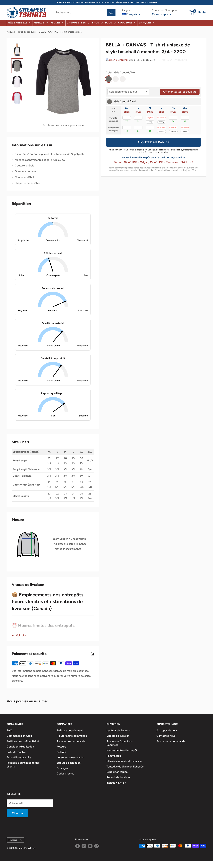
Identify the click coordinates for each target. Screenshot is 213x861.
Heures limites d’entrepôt (121, 750)
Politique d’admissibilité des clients (23, 764)
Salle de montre (16, 752)
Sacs (95, 22)
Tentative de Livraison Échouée (125, 766)
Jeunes (55, 22)
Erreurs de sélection (69, 762)
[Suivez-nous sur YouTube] (90, 846)
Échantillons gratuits (19, 757)
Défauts (61, 752)
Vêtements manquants (70, 757)
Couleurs (125, 22)
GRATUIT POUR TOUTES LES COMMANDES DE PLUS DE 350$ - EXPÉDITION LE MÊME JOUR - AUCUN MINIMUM (106, 2)
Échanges (62, 768)
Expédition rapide (117, 771)
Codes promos (65, 773)
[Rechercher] (111, 12)
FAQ (9, 730)
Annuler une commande (71, 741)
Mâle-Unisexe (17, 22)
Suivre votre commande (170, 741)
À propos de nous (166, 730)
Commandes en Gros (19, 735)
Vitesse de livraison (117, 735)
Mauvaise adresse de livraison (124, 761)
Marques (145, 22)
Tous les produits (27, 31)
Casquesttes (76, 22)
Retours (61, 746)
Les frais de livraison (118, 730)
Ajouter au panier (153, 142)
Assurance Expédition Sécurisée (119, 743)
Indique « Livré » (116, 782)
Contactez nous (165, 735)
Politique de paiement (70, 730)
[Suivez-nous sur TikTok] (96, 846)
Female (39, 22)
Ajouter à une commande (72, 735)
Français (12, 840)
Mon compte (160, 14)
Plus (108, 22)
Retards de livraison (118, 777)
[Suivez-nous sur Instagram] (84, 846)
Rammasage (113, 755)
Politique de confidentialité (23, 741)
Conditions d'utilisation (20, 746)
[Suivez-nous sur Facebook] (77, 846)
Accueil (11, 31)
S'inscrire (17, 813)
